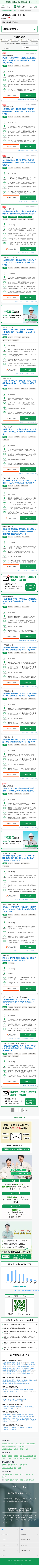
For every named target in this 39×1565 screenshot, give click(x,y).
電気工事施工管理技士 (30, 1380)
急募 (18, 1420)
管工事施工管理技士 (7, 1383)
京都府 (23, 1368)
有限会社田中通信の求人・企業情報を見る (27, 827)
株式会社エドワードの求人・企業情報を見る (27, 252)
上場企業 (22, 1416)
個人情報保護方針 (18, 1560)
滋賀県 (18, 1368)
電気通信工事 (23, 1399)
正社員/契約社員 (23, 1406)
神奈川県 (33, 1364)
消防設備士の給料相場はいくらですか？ (14, 1324)
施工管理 (4, 1389)
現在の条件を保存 (18, 1117)
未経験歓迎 (33, 1420)
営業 (3, 1391)
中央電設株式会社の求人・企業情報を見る (27, 640)
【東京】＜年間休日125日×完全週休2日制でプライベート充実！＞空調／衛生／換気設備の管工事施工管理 (19, 909)
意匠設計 (22, 1458)
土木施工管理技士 (23, 1381)
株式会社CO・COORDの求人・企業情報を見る (26, 899)
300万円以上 (5, 1427)
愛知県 (9, 1368)
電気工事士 (20, 1380)
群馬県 (14, 1364)
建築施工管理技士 (12, 1381)
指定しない (24, 1377)
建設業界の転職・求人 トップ (9, 10)
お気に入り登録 (12, 95)
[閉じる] (36, 2)
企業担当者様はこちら (26, 1550)
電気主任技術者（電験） (9, 1380)
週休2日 (11, 1416)
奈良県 (4, 1370)
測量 (30, 1458)
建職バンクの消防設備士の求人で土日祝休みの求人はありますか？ (19, 1337)
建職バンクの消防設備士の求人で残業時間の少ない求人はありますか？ (19, 1332)
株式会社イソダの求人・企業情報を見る (28, 422)
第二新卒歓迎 (29, 1414)
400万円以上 (13, 1427)
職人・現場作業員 (28, 1389)
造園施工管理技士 (19, 1383)
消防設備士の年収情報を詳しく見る (26, 1290)
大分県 (9, 1373)
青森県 (9, 1363)
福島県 (32, 1363)
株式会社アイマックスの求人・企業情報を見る (26, 373)
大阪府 (28, 1368)
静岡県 (4, 1368)
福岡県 (23, 1371)
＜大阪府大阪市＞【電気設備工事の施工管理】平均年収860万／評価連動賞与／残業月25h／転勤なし (19, 162)
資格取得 (4, 1421)
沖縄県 (24, 1373)
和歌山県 (9, 1370)
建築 (9, 1399)
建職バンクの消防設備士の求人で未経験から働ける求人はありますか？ (19, 1343)
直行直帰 (22, 1420)
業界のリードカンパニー (9, 1420)
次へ (27, 1110)
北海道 (4, 1363)
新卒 (27, 1420)
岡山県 (24, 1370)
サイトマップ (24, 1545)
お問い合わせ (28, 1560)
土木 (18, 1399)
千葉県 (23, 1364)
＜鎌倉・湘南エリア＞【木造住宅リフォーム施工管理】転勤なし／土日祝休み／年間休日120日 (19, 431)
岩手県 (14, 1363)
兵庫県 (32, 1368)
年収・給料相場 (5, 1545)
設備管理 (16, 1389)
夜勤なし (27, 1418)
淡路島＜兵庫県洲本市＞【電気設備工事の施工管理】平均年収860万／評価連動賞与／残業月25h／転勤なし (19, 60)
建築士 (4, 1381)
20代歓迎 (5, 1416)
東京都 (28, 1364)
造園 (16, 1401)
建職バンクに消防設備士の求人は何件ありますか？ (17, 1328)
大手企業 (16, 1416)
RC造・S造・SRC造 (8, 1401)
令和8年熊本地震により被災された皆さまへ (18, 2)
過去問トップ (5, 1550)
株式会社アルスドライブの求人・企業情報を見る (26, 301)
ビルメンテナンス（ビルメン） (14, 1391)
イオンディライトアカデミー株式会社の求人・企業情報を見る (23, 521)
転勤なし (9, 1414)
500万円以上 (21, 1427)
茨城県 (4, 1364)
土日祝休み (22, 1414)
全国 (28, 1373)
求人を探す (23, 1534)
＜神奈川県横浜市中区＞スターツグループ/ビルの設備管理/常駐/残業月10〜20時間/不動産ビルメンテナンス (19, 1048)
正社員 (4, 1406)
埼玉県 (18, 1364)
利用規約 (10, 1560)
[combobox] (30, 47)
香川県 (9, 1371)
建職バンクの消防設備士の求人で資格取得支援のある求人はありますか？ (19, 1348)
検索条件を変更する (11, 29)
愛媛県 (14, 1371)
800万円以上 (13, 1429)
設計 (21, 1389)
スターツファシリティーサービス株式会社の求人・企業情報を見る (22, 1038)
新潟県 (4, 1366)
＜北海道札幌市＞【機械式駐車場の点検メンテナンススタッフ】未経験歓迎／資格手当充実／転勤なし (19, 262)
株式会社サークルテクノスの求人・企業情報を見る (25, 950)
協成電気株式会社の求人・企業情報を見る (27, 570)
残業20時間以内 (6, 1418)
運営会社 (4, 1555)
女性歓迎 (21, 1418)
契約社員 (9, 1406)
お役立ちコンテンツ (25, 1539)
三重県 (14, 1368)
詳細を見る (28, 95)
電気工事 (4, 1399)
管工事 (14, 1399)
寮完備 (4, 1414)
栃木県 (12, 1474)
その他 (27, 1383)
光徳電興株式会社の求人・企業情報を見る (27, 99)
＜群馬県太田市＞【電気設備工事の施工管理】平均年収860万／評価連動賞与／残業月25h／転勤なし (19, 111)
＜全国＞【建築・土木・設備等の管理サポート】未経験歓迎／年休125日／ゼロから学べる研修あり (19, 332)
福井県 (18, 1366)
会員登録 (4, 1539)
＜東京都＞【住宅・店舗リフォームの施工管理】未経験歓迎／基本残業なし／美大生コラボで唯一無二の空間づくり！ (19, 858)
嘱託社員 (31, 1406)
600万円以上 (29, 1427)
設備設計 (10, 1455)
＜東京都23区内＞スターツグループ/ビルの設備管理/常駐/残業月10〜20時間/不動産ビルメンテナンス (19, 1002)
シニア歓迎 (15, 1418)
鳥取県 (15, 1370)
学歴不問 (15, 1414)
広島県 (29, 1370)
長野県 (28, 1366)
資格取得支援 (29, 1416)
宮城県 (18, 1363)
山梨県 (23, 1366)
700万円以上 (5, 1429)
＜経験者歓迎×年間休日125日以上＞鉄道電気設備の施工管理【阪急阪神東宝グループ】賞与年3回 (19, 601)
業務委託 (15, 1406)
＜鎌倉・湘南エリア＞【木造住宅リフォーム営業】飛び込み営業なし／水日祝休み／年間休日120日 (19, 383)
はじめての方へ (5, 1534)
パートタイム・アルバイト (9, 1408)
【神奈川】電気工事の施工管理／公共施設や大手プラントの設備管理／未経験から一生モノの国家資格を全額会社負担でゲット (19, 531)
